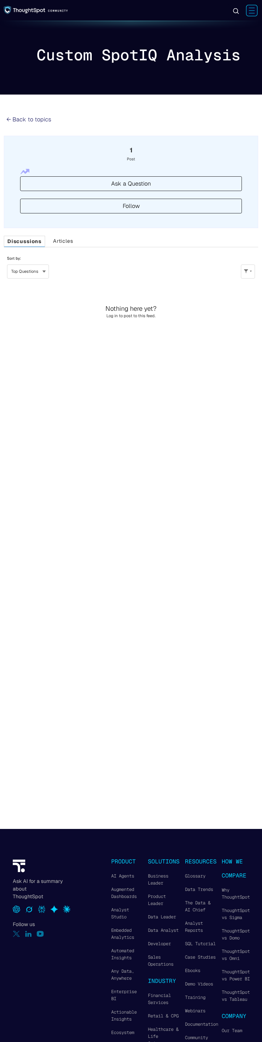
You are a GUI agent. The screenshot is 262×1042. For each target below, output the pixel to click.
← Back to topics (28, 119)
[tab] (24, 241)
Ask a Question (131, 183)
